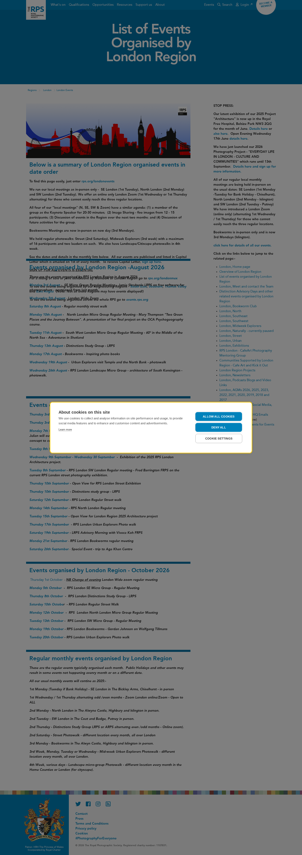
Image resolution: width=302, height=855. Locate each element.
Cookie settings (218, 438)
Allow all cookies (218, 416)
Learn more (65, 429)
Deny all (218, 427)
